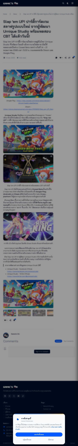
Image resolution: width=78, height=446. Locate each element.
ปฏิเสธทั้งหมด (27, 440)
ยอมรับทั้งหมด (39, 434)
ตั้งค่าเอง (51, 440)
